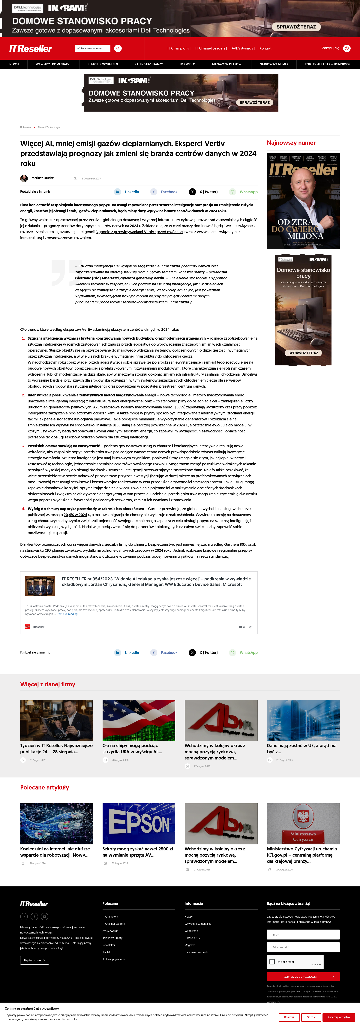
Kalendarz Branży (112, 938)
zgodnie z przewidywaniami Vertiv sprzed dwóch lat (140, 232)
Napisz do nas (32, 960)
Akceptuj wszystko (339, 1017)
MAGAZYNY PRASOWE (227, 64)
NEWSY (14, 64)
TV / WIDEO (187, 64)
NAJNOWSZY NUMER (274, 64)
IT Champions (110, 916)
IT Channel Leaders (114, 924)
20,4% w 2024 (75, 515)
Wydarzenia (191, 931)
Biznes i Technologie (49, 127)
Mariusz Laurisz (43, 178)
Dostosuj (289, 1017)
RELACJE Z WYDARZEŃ (103, 64)
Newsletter (109, 945)
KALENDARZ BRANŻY (149, 64)
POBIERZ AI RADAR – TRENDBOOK (328, 64)
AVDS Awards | (243, 48)
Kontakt (266, 48)
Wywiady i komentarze (198, 924)
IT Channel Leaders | (211, 48)
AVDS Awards (110, 931)
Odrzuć (311, 1017)
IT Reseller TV (192, 938)
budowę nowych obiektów (50, 369)
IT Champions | (179, 48)
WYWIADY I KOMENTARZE (53, 64)
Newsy (189, 916)
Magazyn (190, 945)
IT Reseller (25, 127)
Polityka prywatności (114, 959)
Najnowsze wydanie (196, 952)
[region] (180, 1014)
